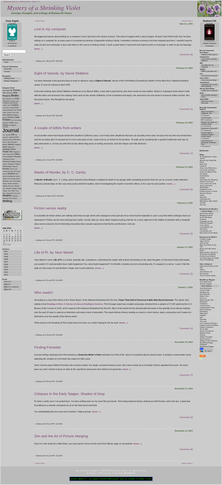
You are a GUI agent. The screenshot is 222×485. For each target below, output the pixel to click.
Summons (11, 186)
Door (15, 110)
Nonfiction (6, 149)
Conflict (4, 105)
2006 (6, 264)
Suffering (4, 186)
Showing (13, 178)
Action (4, 90)
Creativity (15, 105)
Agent (8, 90)
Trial (17, 191)
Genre (19, 120)
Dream (4, 112)
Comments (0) (186, 189)
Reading (12, 161)
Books (15, 95)
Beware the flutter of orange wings (209, 123)
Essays (11, 117)
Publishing (5, 161)
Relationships (7, 166)
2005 (6, 267)
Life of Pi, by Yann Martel (53, 252)
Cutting (12, 107)
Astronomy (10, 93)
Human (5, 125)
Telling (19, 188)
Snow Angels (16, 181)
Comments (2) (186, 274)
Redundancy (11, 164)
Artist (4, 93)
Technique (8, 188)
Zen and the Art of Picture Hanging (61, 436)
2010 (6, 254)
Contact (7, 71)
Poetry (4, 154)
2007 (6, 262)
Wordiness (15, 196)
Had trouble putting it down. (209, 96)
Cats (17, 98)
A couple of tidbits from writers (57, 128)
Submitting (15, 183)
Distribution (10, 110)
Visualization (9, 193)
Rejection (17, 164)
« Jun (6, 244)
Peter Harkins (206, 286)
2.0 (7, 284)
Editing (9, 115)
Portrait (4, 156)
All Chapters (12, 43)
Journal (10, 130)
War (19, 193)
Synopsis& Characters (209, 32)
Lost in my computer (50, 29)
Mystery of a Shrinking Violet (43, 7)
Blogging (6, 96)
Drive (13, 112)
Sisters (18, 178)
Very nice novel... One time (207, 102)
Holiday (11, 123)
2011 (6, 251)
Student (9, 183)
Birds (15, 93)
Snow (11, 181)
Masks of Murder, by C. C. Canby (60, 172)
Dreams (9, 112)
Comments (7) (186, 153)
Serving (17, 176)
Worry (10, 198)
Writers (15, 198)
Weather (6, 195)
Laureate (8, 135)
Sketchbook (5, 181)
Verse (4, 193)
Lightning (11, 137)
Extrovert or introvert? (209, 128)
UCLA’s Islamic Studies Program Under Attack (207, 134)
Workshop (5, 198)
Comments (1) (186, 109)
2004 (6, 269)
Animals (16, 90)
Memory (4, 142)
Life (12, 134)
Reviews (5, 169)
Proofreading (5, 159)
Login (6, 62)
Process (17, 156)
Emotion (4, 117)
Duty (17, 112)
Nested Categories (11, 81)
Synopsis (16, 186)
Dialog (4, 110)
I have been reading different (209, 60)
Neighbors (18, 144)
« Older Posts (39, 21)
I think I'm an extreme (209, 91)
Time (9, 191)
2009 (6, 256)
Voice (15, 193)
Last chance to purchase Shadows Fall (208, 142)
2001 (6, 275)
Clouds (12, 101)
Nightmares (11, 147)
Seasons (11, 173)
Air (11, 90)
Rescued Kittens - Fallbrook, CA (208, 112)
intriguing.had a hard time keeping (209, 85)
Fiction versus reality (50, 208)
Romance (10, 171)
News (4, 147)
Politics (17, 154)
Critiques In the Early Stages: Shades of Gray (69, 394)
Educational (15, 115)
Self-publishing (11, 176)
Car (13, 98)
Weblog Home (25, 1)
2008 (6, 259)
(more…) (38, 49)
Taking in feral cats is (209, 54)
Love (17, 137)
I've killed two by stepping (207, 66)
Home (16, 123)
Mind (9, 142)
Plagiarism (17, 152)
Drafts (19, 110)
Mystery (11, 144)
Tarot (3, 188)
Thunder (4, 191)
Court (8, 105)
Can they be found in (209, 76)
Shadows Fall (6, 178)
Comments (12, 46)
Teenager (14, 188)
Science (4, 174)
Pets (11, 152)
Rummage (17, 171)
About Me (7, 69)
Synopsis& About (12, 32)
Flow (12, 120)
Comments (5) (186, 54)
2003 (6, 272)
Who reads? (43, 292)
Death (17, 107)
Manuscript (5, 139)
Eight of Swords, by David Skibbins (61, 73)
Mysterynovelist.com (11, 1)
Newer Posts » (187, 21)
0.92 (7, 289)
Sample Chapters (209, 43)
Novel (13, 149)
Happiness (5, 123)
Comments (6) (186, 449)
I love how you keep (208, 80)
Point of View (10, 154)
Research (15, 166)
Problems (10, 156)
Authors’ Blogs (206, 211)
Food (15, 120)
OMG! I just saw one (209, 71)
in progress (12, 125)
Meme (11, 139)
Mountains (14, 142)
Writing (7, 201)
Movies (4, 144)
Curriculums (5, 107)
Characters (6, 101)
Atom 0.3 (7, 281)
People (5, 152)
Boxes (4, 98)
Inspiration (5, 127)
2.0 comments (11, 287)
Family (17, 117)
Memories (16, 139)
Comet (17, 101)
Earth (4, 115)
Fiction (34, 1)
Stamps (4, 183)
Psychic (12, 159)
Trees (13, 191)
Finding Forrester (47, 347)
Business (9, 98)
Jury (3, 135)
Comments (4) (186, 328)
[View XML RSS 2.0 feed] (202, 356)
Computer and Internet (10, 103)
